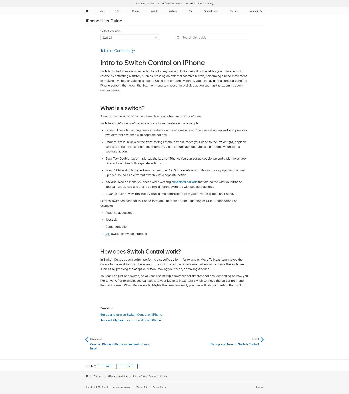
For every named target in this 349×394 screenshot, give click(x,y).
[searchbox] (212, 37)
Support (98, 376)
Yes (107, 366)
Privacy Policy (159, 387)
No (128, 366)
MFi (108, 234)
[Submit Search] (178, 38)
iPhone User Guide (104, 20)
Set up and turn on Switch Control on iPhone (131, 314)
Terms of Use (143, 387)
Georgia (260, 387)
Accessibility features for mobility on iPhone (130, 320)
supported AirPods (184, 182)
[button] (117, 50)
